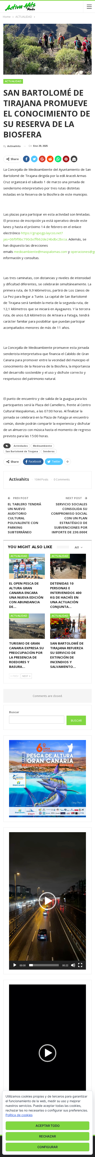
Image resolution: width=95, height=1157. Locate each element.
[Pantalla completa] (80, 965)
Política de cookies (19, 1115)
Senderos (49, 451)
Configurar (47, 1147)
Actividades (21, 445)
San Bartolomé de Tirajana (22, 451)
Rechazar (47, 1136)
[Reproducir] (15, 965)
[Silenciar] (73, 965)
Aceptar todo (48, 1125)
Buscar (14, 712)
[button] (47, 901)
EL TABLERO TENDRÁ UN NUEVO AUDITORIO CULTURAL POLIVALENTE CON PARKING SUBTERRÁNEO (24, 518)
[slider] (44, 965)
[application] (47, 901)
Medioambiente (42, 445)
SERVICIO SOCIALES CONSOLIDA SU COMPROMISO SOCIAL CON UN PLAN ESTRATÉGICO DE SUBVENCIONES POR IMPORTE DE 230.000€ (69, 518)
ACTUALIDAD (13, 81)
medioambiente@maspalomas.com (40, 251)
